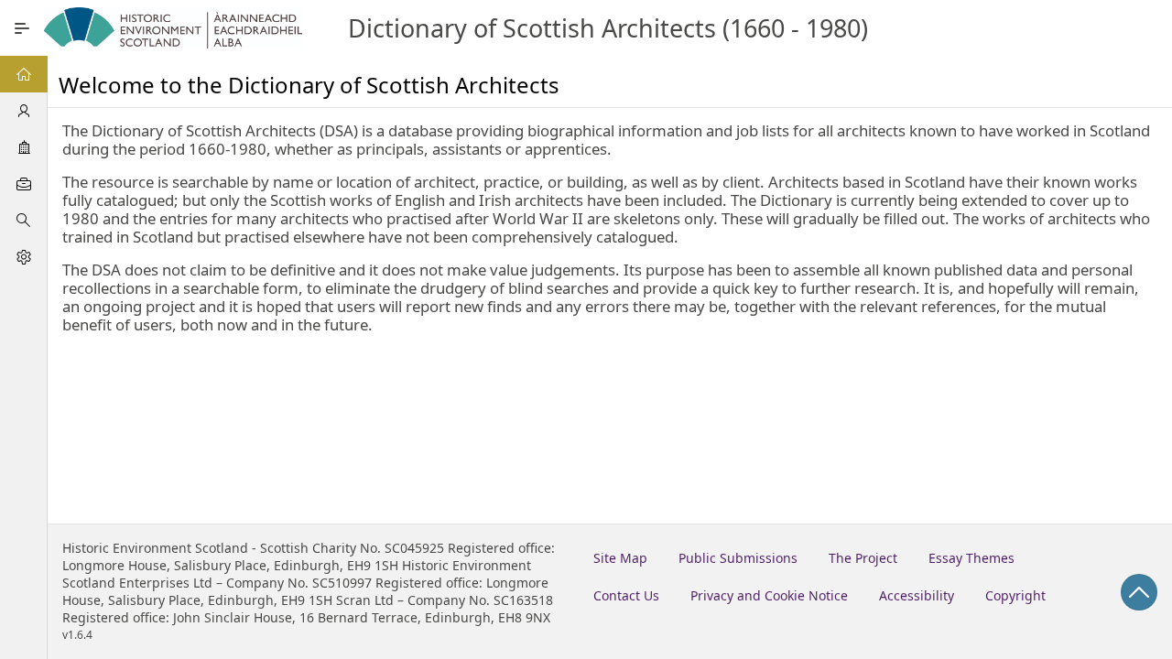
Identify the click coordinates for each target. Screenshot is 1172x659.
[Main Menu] (22, 28)
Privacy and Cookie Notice (769, 595)
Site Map (620, 558)
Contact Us (626, 595)
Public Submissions (738, 558)
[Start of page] (1139, 592)
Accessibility (916, 595)
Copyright (1015, 595)
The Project (863, 558)
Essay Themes (971, 558)
